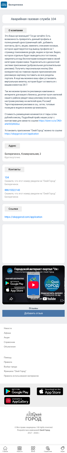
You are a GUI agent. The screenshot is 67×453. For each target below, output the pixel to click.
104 (7, 177)
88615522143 (12, 190)
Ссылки (13, 208)
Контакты (14, 169)
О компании (16, 30)
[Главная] (33, 416)
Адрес (12, 145)
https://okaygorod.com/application (22, 134)
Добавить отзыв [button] (33, 313)
